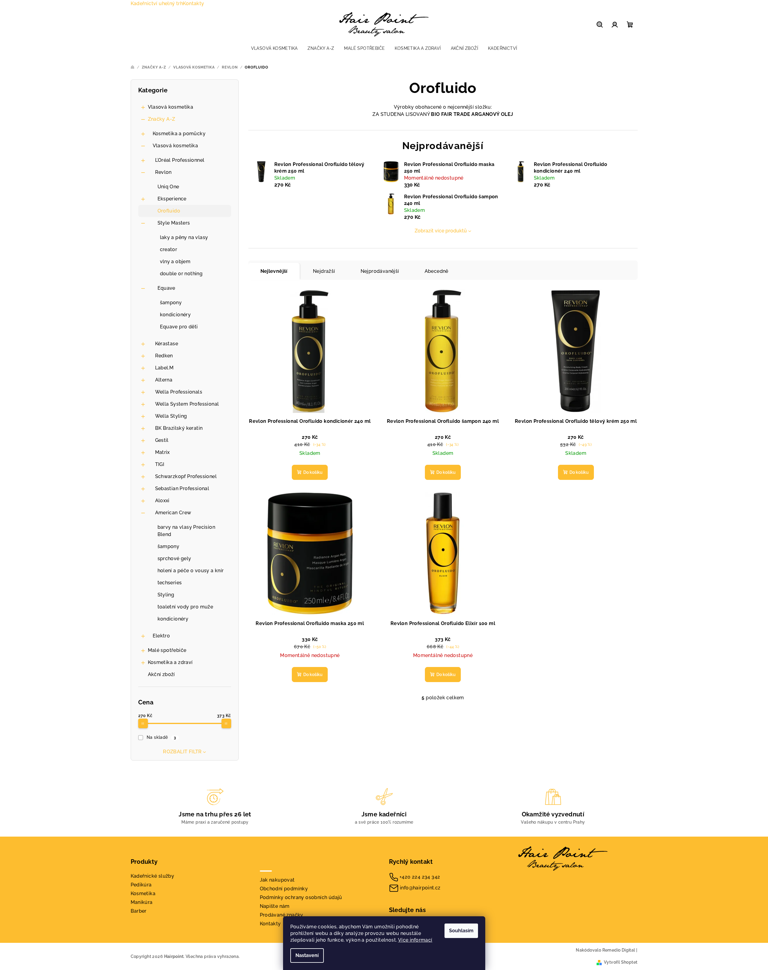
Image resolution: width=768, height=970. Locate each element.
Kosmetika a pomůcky (179, 133)
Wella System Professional (187, 404)
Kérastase (166, 343)
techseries (170, 583)
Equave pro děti (179, 327)
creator (168, 249)
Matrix (162, 452)
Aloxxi (162, 500)
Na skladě (161, 737)
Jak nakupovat (277, 880)
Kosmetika (143, 893)
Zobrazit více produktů (441, 231)
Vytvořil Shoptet (620, 962)
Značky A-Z (161, 119)
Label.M (164, 368)
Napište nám (275, 906)
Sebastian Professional (182, 488)
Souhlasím (461, 930)
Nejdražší (324, 271)
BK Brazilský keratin (179, 428)
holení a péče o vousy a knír (191, 570)
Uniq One (168, 187)
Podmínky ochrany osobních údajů (301, 897)
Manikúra (142, 902)
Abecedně (436, 271)
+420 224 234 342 (420, 877)
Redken (164, 356)
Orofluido (169, 211)
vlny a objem (175, 261)
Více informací (415, 940)
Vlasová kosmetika (170, 107)
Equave (166, 288)
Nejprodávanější (380, 271)
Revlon (163, 172)
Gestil (162, 440)
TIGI (159, 464)
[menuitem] (274, 48)
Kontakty (193, 3)
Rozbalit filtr (182, 752)
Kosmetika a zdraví (170, 662)
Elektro (161, 636)
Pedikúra (141, 885)
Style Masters (174, 223)
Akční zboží (161, 674)
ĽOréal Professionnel (180, 160)
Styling (166, 595)
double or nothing (181, 273)
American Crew (173, 512)
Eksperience (172, 199)
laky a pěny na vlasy (184, 237)
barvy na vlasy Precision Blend (186, 530)
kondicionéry (175, 314)
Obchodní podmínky (284, 889)
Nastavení (307, 955)
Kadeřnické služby (152, 876)
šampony (171, 302)
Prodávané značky (281, 915)
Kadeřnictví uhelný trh (157, 3)
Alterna (164, 380)
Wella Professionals (178, 392)
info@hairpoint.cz (420, 888)
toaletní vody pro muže (185, 607)
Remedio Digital (618, 950)
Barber (139, 911)
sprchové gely (174, 558)
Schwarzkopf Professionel (186, 476)
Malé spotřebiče (167, 650)
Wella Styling (171, 416)
